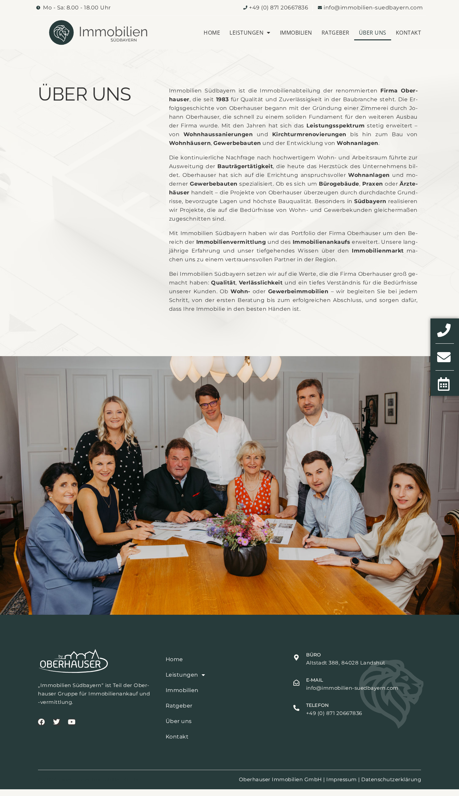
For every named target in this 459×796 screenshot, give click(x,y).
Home (212, 32)
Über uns (372, 32)
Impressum (341, 779)
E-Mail (314, 680)
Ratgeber (335, 32)
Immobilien (296, 32)
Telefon (317, 705)
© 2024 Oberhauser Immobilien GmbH (90, 779)
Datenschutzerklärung (391, 779)
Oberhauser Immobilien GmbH (280, 779)
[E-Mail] (296, 683)
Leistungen (246, 32)
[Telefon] (296, 708)
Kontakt (408, 32)
